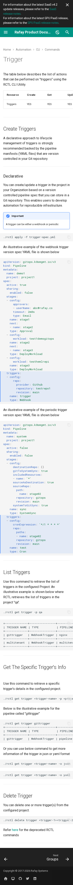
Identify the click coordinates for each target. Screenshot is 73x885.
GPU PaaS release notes (43, 22)
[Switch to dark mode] (58, 32)
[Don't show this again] (67, 4)
